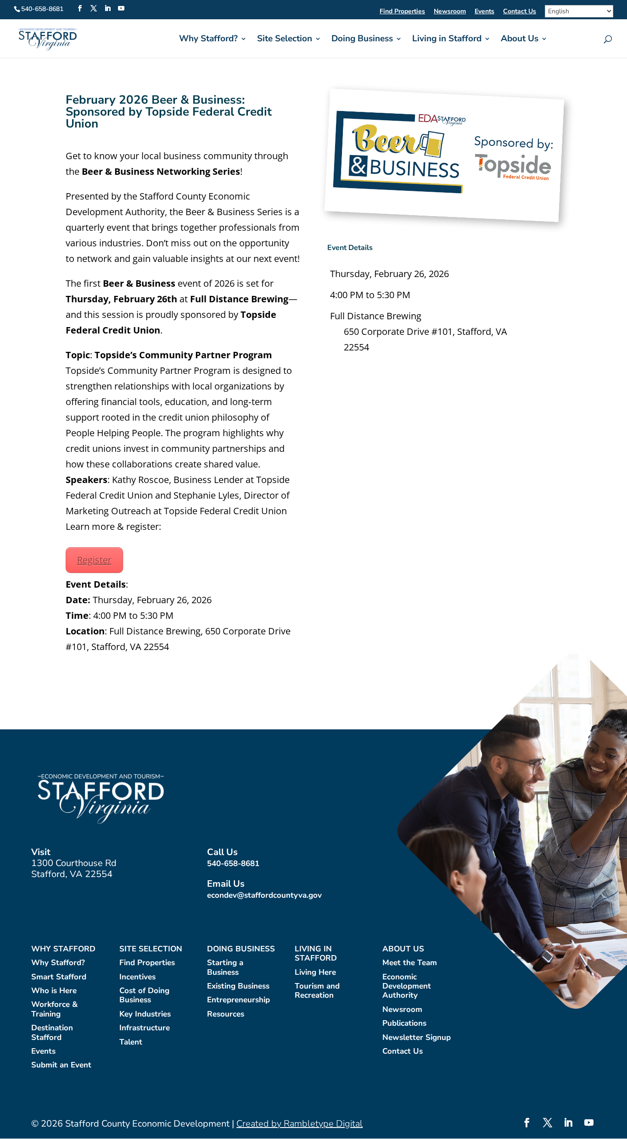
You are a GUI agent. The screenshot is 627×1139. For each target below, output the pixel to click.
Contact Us (519, 12)
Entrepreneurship (238, 1000)
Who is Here (54, 991)
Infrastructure (144, 1028)
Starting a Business (225, 967)
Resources (225, 1014)
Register (94, 560)
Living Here (315, 973)
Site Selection (284, 39)
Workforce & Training (54, 1009)
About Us (519, 39)
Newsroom (450, 12)
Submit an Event (61, 1065)
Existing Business (238, 986)
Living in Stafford (446, 39)
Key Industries (145, 1014)
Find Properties (402, 12)
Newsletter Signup (416, 1038)
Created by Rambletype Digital (299, 1123)
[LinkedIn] (107, 8)
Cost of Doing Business (144, 995)
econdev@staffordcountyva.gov (264, 895)
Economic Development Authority (406, 986)
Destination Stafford (52, 1032)
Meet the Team (409, 963)
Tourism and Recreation (317, 991)
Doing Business (362, 39)
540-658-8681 (233, 863)
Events (484, 12)
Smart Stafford (58, 977)
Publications (404, 1023)
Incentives (137, 977)
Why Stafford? (208, 39)
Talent (130, 1042)
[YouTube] (121, 8)
